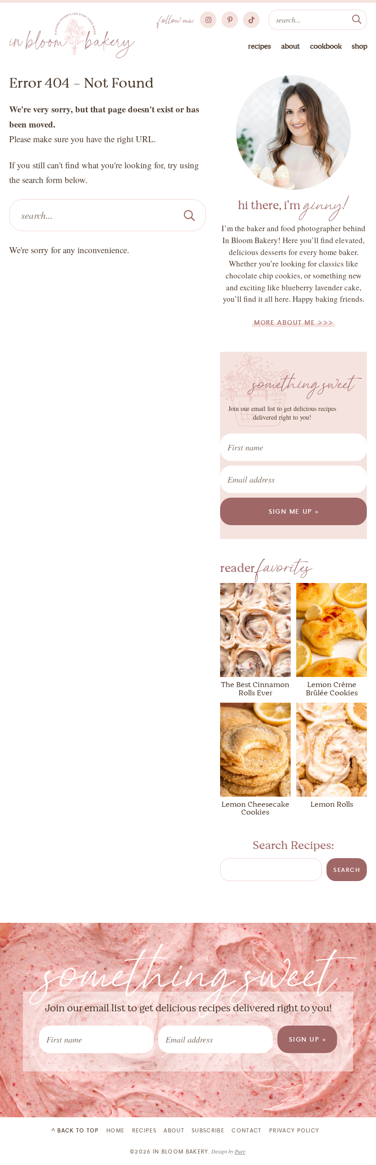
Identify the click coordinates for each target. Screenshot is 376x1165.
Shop (359, 46)
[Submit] (356, 18)
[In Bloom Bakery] (72, 35)
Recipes (259, 46)
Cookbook (326, 46)
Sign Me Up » (294, 511)
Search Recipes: (293, 845)
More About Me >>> (294, 322)
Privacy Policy (294, 1130)
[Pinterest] (229, 19)
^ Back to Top (75, 1130)
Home (115, 1130)
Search (346, 869)
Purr (240, 1151)
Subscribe (208, 1130)
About (290, 46)
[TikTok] (251, 19)
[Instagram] (208, 19)
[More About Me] (293, 132)
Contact (246, 1130)
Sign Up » (307, 1039)
